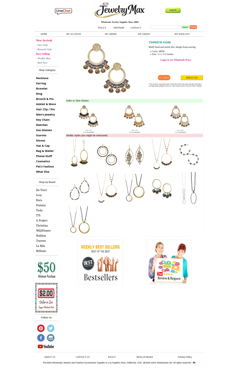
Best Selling (43, 53)
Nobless (41, 235)
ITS (38, 215)
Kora (39, 200)
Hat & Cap (43, 145)
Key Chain (43, 119)
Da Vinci (41, 190)
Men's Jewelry (45, 114)
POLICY (102, 27)
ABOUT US (49, 357)
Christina (42, 225)
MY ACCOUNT (73, 34)
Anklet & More (46, 104)
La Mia (40, 246)
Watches (42, 125)
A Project (41, 220)
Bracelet (41, 88)
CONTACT (136, 27)
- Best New (41, 62)
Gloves (40, 140)
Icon (39, 195)
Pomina (41, 205)
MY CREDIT (144, 34)
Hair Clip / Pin (45, 109)
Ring (39, 93)
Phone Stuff (44, 156)
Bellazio (41, 251)
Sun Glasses (44, 130)
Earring (41, 83)
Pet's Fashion (45, 166)
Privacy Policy (185, 357)
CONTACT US (83, 357)
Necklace (42, 78)
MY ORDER (111, 34)
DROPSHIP (119, 27)
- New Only (42, 45)
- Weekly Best (43, 58)
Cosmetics (43, 161)
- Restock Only (44, 49)
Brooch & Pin (45, 99)
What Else (42, 171)
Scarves (41, 135)
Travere (41, 240)
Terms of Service (144, 357)
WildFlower (43, 230)
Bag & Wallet (45, 151)
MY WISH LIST (182, 34)
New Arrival (44, 40)
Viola (39, 210)
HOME (44, 34)
